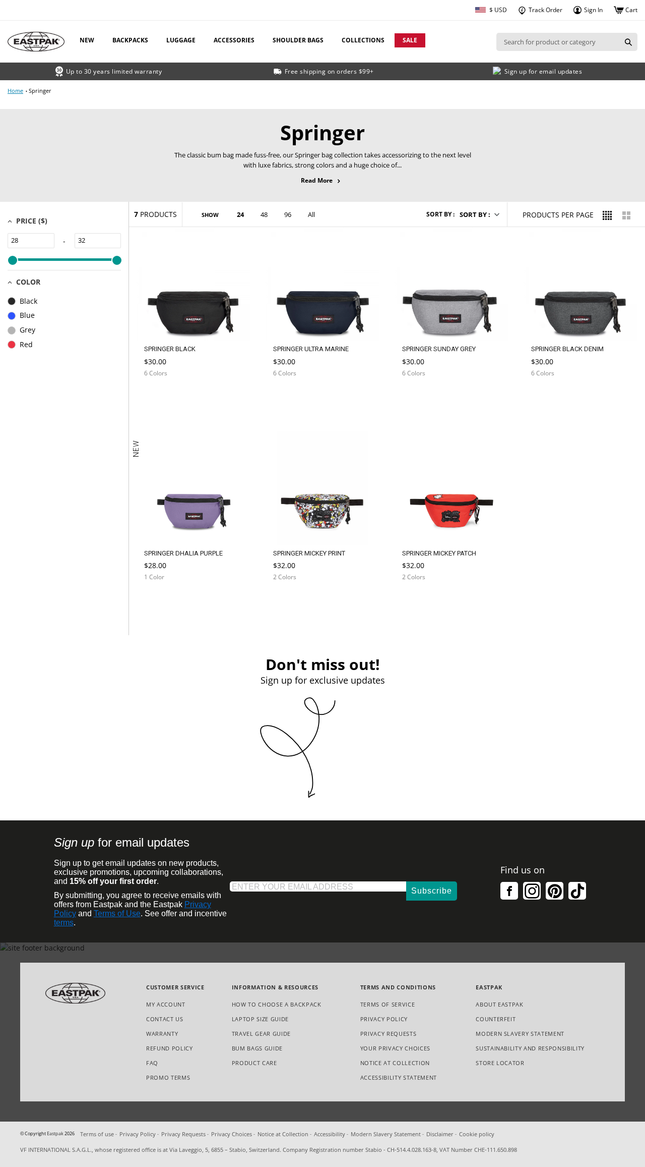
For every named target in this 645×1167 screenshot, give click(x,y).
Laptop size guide (260, 1019)
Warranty (162, 1033)
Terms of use (97, 1134)
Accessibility (329, 1134)
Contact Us (164, 1019)
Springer (40, 90)
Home (15, 90)
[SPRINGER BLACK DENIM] (552, 397)
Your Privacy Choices (395, 1048)
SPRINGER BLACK (170, 349)
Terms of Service (387, 1004)
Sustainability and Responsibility (530, 1048)
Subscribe (431, 890)
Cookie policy (476, 1134)
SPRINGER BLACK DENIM (567, 349)
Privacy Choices (231, 1134)
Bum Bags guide (257, 1048)
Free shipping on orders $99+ (329, 71)
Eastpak (55, 1134)
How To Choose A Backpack (276, 1004)
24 (240, 214)
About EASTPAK (500, 1004)
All (311, 214)
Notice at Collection (395, 1063)
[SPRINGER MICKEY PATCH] (423, 604)
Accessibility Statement (398, 1077)
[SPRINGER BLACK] (165, 397)
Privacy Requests (388, 1034)
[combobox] (557, 42)
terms (64, 922)
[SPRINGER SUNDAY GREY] (423, 397)
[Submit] (628, 42)
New (87, 40)
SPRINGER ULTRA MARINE (311, 349)
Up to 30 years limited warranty (114, 71)
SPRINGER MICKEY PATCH (439, 553)
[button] (479, 214)
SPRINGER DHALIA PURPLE (183, 553)
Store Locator (500, 1063)
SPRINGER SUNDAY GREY (439, 349)
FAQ (152, 1063)
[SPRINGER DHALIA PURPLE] (165, 604)
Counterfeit (495, 1019)
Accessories (234, 40)
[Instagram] (532, 891)
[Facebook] (509, 891)
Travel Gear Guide (261, 1033)
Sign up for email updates (543, 71)
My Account (165, 1004)
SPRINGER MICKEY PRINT (309, 553)
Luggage (181, 40)
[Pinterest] (554, 891)
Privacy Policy (384, 1019)
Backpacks (130, 40)
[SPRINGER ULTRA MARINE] (294, 397)
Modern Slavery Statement (520, 1034)
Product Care (254, 1063)
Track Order (544, 10)
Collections (363, 40)
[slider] (12, 260)
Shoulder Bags (298, 40)
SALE (410, 40)
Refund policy (169, 1048)
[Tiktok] (577, 891)
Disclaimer (440, 1134)
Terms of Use (117, 913)
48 (264, 214)
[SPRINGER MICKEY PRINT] (294, 604)
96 (287, 214)
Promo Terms (168, 1078)
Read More (323, 181)
